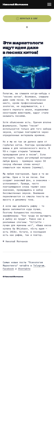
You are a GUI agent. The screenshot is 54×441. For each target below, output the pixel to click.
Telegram (38, 265)
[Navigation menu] (49, 4)
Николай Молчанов (15, 4)
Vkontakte (24, 268)
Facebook (8, 268)
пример (37, 167)
